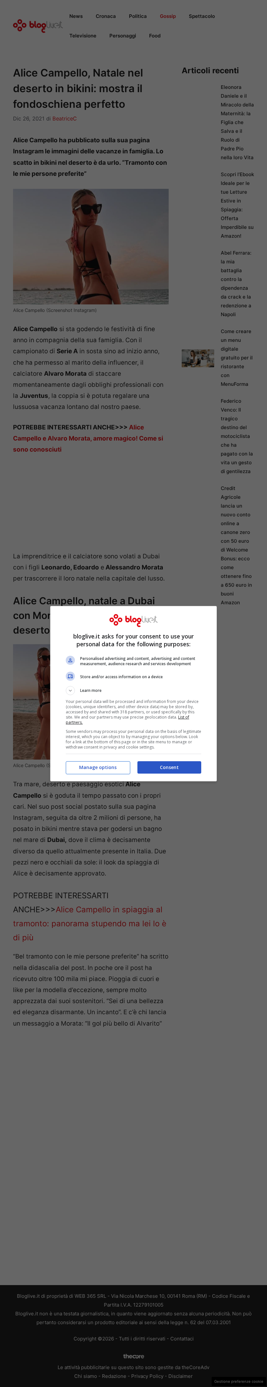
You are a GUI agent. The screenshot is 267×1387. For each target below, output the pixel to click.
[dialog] (133, 693)
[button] (133, 690)
